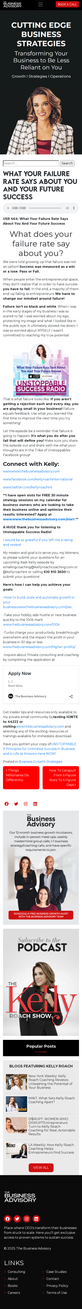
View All (41, 1168)
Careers (14, 1293)
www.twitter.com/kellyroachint (27, 487)
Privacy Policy (57, 1286)
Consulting (16, 1272)
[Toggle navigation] (40, 4)
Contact (52, 1279)
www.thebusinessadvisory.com (40, 726)
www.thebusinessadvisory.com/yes (44, 607)
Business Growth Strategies (40, 762)
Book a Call (67, 4)
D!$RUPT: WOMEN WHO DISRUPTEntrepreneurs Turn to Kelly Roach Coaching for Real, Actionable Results (51, 1126)
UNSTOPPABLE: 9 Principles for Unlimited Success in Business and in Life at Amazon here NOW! (40, 749)
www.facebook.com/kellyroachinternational (38, 479)
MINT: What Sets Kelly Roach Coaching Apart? (51, 1100)
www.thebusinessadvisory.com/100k (31, 624)
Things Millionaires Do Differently (17, 775)
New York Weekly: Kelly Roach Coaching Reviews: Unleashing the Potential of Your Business (50, 1082)
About (13, 1279)
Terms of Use (56, 1293)
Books (13, 1286)
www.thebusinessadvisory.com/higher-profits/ (39, 647)
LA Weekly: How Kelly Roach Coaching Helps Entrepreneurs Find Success (51, 1148)
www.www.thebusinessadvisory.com (31, 471)
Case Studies (56, 1272)
